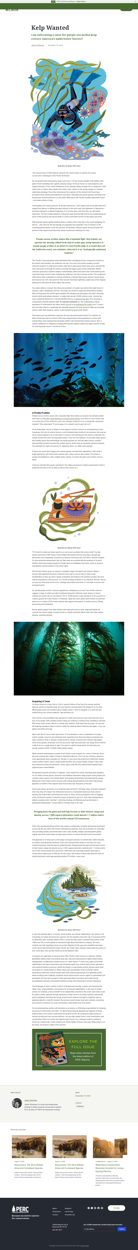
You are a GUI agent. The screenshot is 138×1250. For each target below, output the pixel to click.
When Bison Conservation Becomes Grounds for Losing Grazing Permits (109, 1168)
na (39, 599)
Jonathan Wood (100, 1161)
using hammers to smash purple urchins (65, 419)
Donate (116, 1208)
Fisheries (80, 1106)
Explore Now (80, 1)
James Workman (37, 45)
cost (67, 304)
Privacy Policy (85, 1246)
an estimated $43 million (83, 304)
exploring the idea (82, 299)
